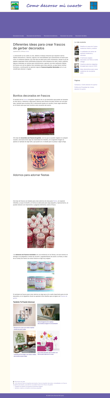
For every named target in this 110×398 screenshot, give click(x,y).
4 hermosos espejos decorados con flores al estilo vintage (89, 59)
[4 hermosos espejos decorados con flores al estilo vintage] (76, 59)
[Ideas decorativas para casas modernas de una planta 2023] (76, 70)
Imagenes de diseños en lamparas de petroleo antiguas (29, 386)
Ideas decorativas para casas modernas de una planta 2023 (89, 71)
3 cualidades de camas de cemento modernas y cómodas (88, 53)
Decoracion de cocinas (66, 36)
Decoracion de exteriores (50, 36)
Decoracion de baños (81, 36)
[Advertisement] (55, 22)
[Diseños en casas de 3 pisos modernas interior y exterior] (76, 48)
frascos (25, 99)
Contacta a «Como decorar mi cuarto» (85, 84)
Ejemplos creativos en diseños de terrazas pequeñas (28, 388)
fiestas (55, 201)
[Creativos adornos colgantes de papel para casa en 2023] (76, 65)
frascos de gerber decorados (45, 383)
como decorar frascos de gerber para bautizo (26, 383)
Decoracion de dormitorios (34, 36)
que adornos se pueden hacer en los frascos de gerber (39, 384)
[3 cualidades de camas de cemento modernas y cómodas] (76, 53)
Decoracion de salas (18, 36)
